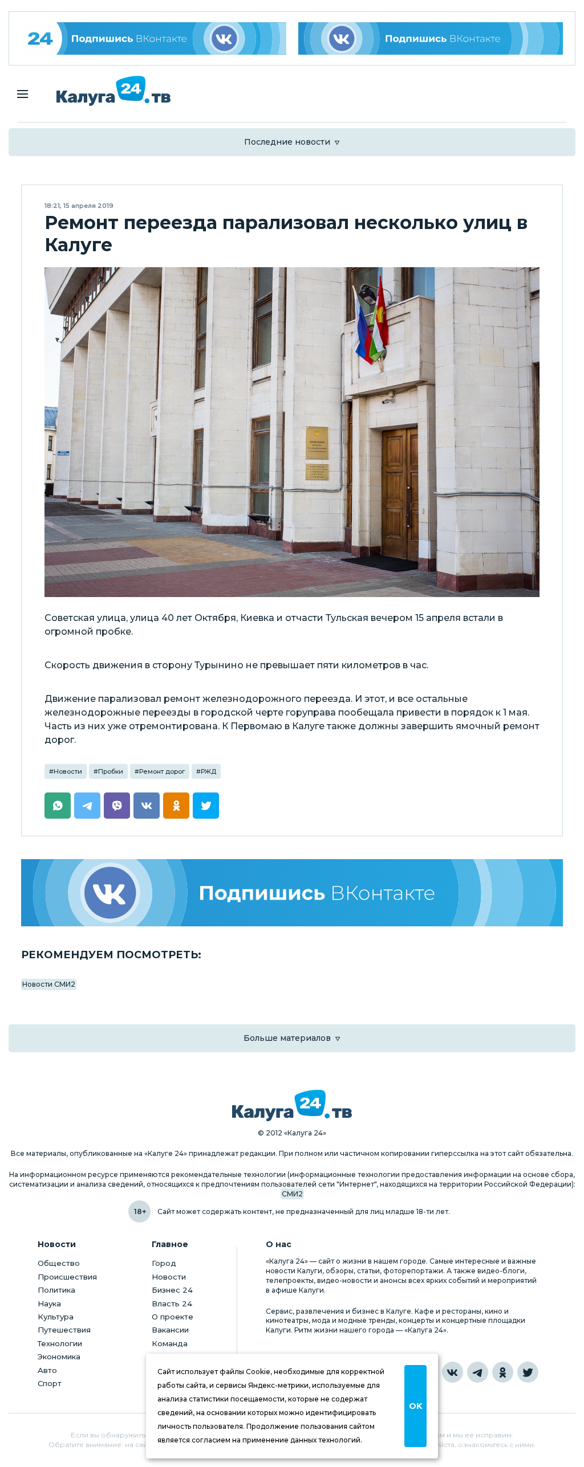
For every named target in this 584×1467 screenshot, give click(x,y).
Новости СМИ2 (48, 984)
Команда (170, 1343)
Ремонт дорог (162, 771)
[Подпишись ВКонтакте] (430, 38)
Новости (68, 771)
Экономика (59, 1356)
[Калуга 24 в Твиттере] (527, 1372)
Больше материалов (287, 1038)
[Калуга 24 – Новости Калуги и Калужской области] (113, 91)
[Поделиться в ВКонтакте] (146, 805)
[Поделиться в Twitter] (206, 805)
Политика (56, 1289)
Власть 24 (172, 1303)
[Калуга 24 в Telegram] (477, 1372)
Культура (56, 1316)
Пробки (110, 771)
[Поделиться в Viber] (117, 805)
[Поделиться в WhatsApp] (57, 805)
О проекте (172, 1316)
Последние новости (287, 142)
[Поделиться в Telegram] (87, 805)
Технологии (60, 1343)
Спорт (50, 1383)
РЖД (208, 771)
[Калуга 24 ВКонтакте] (153, 38)
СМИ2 (292, 1194)
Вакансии (170, 1329)
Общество (59, 1263)
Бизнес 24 (172, 1289)
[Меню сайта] (22, 94)
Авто (47, 1370)
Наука (49, 1303)
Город (164, 1263)
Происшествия (67, 1276)
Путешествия (64, 1329)
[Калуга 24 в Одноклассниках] (502, 1372)
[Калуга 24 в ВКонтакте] (452, 1372)
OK (415, 1406)
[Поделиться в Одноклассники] (176, 805)
